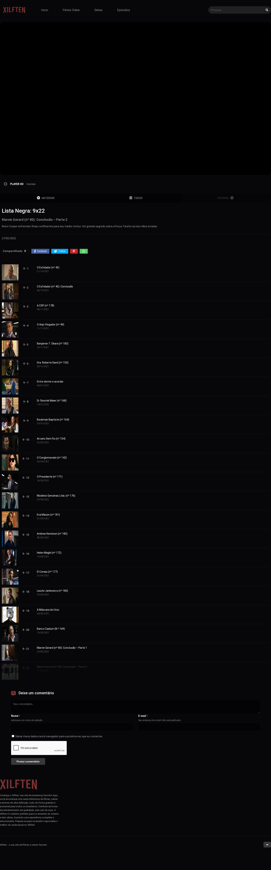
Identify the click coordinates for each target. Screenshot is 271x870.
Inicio (44, 10)
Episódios (123, 10)
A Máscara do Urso (48, 609)
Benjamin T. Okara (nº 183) (52, 343)
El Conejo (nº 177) (47, 571)
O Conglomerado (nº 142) (52, 457)
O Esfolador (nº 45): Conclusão (55, 286)
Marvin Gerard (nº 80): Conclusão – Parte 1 (62, 647)
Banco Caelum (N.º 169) (51, 628)
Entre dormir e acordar (50, 381)
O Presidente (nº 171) (49, 476)
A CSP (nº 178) (45, 305)
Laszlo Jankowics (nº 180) (52, 590)
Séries (98, 10)
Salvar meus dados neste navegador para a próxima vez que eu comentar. (59, 736)
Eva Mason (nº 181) (48, 514)
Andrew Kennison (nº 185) (52, 533)
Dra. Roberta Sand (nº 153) (52, 362)
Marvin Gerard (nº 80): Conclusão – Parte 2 (62, 666)
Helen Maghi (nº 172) (49, 552)
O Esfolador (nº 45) (48, 267)
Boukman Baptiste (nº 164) (53, 419)
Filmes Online (71, 10)
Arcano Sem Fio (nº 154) (51, 438)
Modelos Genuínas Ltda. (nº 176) (56, 495)
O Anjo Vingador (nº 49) (50, 324)
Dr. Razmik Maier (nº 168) (52, 400)
